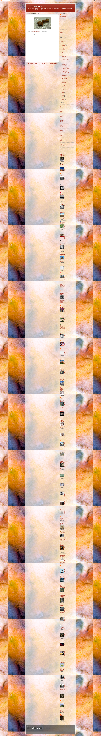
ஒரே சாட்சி (64, 512)
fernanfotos (62, 369)
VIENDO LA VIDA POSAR (62, 462)
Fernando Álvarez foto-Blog (62, 155)
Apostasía (64, 352)
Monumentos (62, 122)
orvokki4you (62, 212)
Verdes (64, 598)
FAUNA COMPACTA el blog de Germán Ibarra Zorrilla (62, 400)
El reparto (63, 67)
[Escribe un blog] (43, 31)
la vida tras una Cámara (62, 616)
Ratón (61, 125)
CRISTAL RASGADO (62, 431)
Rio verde (64, 319)
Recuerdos (62, 129)
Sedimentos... (62, 411)
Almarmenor (62, 662)
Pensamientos (62, 148)
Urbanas (61, 110)
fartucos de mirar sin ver (62, 232)
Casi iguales (64, 86)
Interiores (61, 121)
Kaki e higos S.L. (64, 64)
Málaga (64, 474)
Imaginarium (62, 632)
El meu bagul (62, 333)
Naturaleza (62, 117)
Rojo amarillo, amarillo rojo (66, 72)
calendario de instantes (62, 490)
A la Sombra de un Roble (62, 577)
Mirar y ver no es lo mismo (62, 556)
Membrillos (63, 55)
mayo (63, 96)
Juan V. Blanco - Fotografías (62, 544)
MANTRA (64, 343)
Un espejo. (64, 187)
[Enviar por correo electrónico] (42, 31)
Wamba (64, 382)
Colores (61, 107)
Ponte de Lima (64, 444)
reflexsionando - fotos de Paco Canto (62, 596)
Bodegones (32, 32)
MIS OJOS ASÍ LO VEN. (62, 380)
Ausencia (63, 49)
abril (63, 98)
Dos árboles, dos (64, 635)
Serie (61, 112)
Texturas (61, 116)
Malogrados (64, 48)
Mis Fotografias (62, 627)
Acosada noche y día (65, 60)
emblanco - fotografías (62, 481)
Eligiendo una (64, 82)
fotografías (62, 265)
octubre (63, 89)
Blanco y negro (62, 115)
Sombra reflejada (64, 65)
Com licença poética (64, 414)
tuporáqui (62, 317)
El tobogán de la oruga (65, 59)
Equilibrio (64, 570)
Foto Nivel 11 (62, 683)
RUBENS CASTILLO (62, 702)
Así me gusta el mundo (62, 223)
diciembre (63, 44)
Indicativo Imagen (62, 641)
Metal (61, 31)
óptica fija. (62, 185)
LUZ (61, 674)
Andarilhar (62, 441)
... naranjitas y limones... (66, 68)
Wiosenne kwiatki (64, 590)
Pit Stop (64, 335)
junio (63, 95)
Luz (60, 106)
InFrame (61, 715)
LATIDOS (61, 204)
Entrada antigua (54, 63)
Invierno (61, 134)
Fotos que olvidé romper (62, 175)
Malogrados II (64, 46)
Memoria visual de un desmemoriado (62, 165)
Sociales (61, 130)
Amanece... (64, 74)
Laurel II (63, 52)
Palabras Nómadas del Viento (62, 568)
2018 (62, 38)
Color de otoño (64, 78)
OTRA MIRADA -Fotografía (62, 650)
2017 (62, 40)
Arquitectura (62, 120)
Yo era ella (64, 206)
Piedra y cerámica (63, 33)
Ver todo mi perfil (63, 16)
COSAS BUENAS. (64, 226)
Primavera (61, 126)
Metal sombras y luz (65, 75)
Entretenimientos (35, 6)
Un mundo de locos (64, 677)
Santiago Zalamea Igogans (61, 389)
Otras (61, 105)
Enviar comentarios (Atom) (36, 65)
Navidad (61, 131)
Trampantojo (64, 503)
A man (64, 717)
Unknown (62, 14)
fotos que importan (62, 194)
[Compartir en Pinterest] (46, 31)
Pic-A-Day (62, 517)
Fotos (36, 32)
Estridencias (64, 56)
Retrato (61, 144)
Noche (61, 136)
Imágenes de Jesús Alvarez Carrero (62, 359)
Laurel (63, 53)
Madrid (61, 111)
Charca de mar (62, 628)
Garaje (61, 139)
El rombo (63, 85)
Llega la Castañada (65, 83)
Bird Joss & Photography (62, 509)
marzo (63, 99)
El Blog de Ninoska (62, 606)
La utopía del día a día (62, 273)
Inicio (43, 63)
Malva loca (64, 158)
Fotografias (62, 693)
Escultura (61, 146)
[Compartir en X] (44, 31)
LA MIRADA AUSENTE (62, 421)
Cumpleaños (62, 145)
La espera (63, 79)
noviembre (64, 45)
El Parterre (62, 141)
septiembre (64, 91)
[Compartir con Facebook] (45, 31)
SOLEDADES (62, 723)
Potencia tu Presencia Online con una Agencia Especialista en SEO (62, 328)
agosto (63, 92)
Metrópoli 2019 (64, 580)
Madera (61, 32)
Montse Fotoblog (62, 307)
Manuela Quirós (61, 524)
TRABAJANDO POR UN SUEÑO (62, 451)
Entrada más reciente (32, 63)
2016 (62, 41)
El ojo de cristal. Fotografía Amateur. (62, 293)
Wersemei (62, 325)
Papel (61, 135)
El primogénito (64, 71)
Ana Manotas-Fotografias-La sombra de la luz (62, 243)
